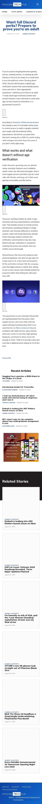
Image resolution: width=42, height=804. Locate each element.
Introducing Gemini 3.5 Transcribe (18, 387)
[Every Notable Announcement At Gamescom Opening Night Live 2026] (21, 742)
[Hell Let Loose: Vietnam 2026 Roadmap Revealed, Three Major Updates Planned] (21, 547)
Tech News (6, 381)
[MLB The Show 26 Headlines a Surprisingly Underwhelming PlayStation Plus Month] (21, 694)
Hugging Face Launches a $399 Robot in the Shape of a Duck (21, 377)
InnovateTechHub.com (32, 800)
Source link (6, 358)
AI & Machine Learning (10, 390)
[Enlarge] (4, 112)
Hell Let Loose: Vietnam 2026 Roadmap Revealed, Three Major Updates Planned (20, 569)
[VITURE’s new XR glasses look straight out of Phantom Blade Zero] (21, 646)
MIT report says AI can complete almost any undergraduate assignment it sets (20, 421)
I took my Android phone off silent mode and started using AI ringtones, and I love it (19, 398)
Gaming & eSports (29, 33)
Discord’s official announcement (26, 122)
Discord (14, 77)
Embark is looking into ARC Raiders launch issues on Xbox (18, 409)
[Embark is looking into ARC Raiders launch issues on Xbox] (21, 501)
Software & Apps (8, 426)
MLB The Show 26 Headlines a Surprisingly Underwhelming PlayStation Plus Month (20, 716)
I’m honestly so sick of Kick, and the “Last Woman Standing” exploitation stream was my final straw (21, 618)
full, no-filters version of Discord (23, 328)
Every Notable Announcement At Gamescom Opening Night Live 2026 (20, 764)
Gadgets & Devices (8, 402)
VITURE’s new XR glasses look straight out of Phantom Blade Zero (21, 668)
